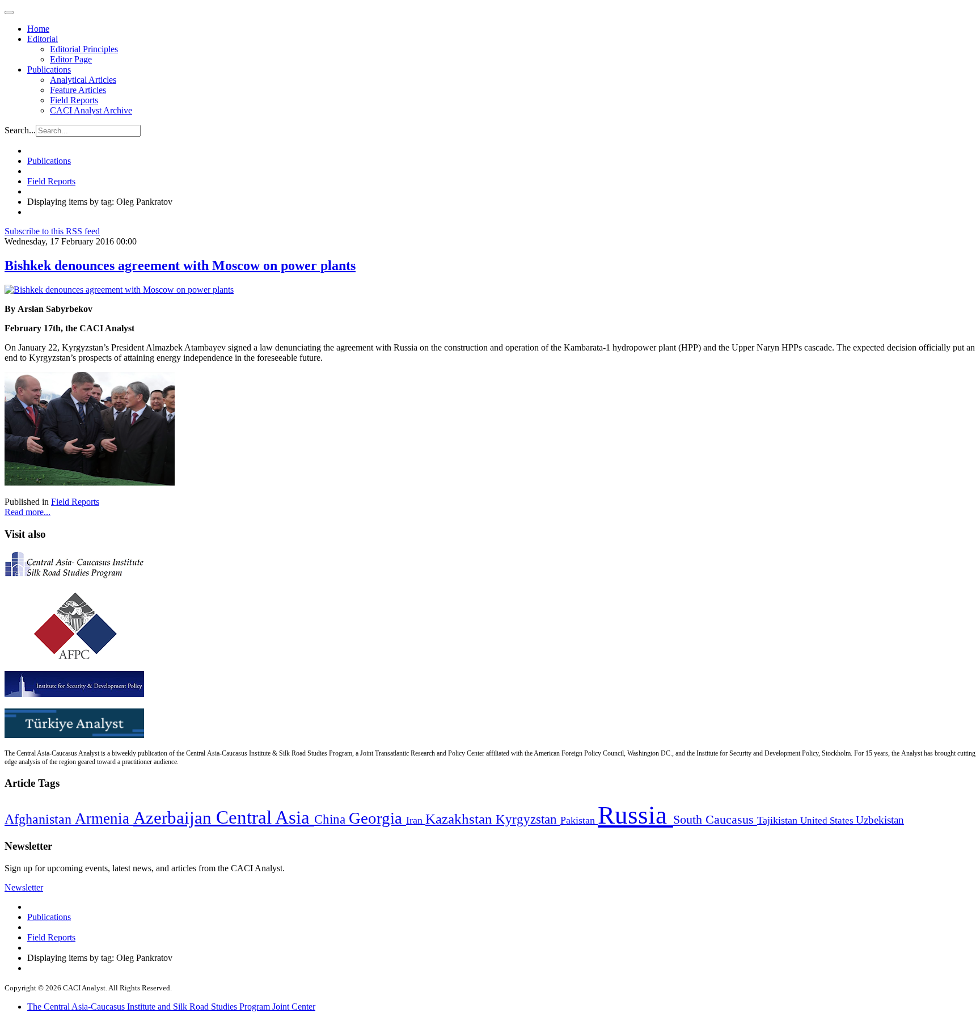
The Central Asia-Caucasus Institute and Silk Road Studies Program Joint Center (171, 1006)
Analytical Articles (83, 80)
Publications (49, 69)
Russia (635, 815)
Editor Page (71, 59)
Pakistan (579, 820)
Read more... (27, 512)
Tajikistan (778, 820)
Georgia (377, 818)
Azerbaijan (174, 818)
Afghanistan (40, 819)
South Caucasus (715, 819)
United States (828, 820)
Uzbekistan (880, 820)
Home (38, 28)
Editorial (42, 39)
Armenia (104, 818)
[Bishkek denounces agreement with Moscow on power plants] (119, 289)
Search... (20, 130)
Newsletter (24, 887)
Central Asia (265, 817)
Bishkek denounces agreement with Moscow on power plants (180, 265)
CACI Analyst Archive (91, 110)
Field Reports (74, 100)
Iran (415, 820)
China (331, 819)
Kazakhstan (460, 818)
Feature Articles (78, 90)
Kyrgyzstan (528, 819)
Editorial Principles (84, 49)
